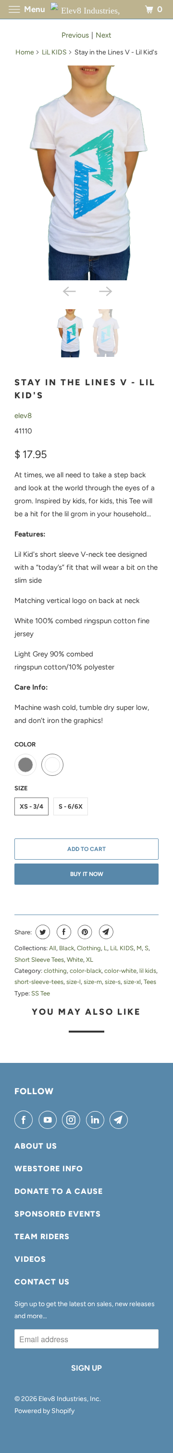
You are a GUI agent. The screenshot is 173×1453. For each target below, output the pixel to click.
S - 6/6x (71, 806)
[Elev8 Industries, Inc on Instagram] (73, 1120)
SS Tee (40, 993)
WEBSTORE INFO (48, 1168)
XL (89, 959)
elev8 (23, 415)
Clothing (89, 948)
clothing (55, 970)
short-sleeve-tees (38, 981)
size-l (73, 981)
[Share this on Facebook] (62, 932)
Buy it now (86, 874)
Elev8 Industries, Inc (68, 1399)
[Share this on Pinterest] (83, 932)
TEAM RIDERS (42, 1236)
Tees (150, 981)
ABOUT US (35, 1146)
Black (66, 948)
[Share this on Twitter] (41, 932)
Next (103, 35)
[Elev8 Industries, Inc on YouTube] (49, 1120)
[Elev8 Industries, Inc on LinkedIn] (97, 1120)
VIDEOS (30, 1259)
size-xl (132, 981)
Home (24, 52)
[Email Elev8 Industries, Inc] (121, 1120)
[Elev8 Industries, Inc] (86, 9)
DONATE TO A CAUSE (58, 1191)
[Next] (104, 290)
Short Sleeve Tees (39, 959)
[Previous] (68, 290)
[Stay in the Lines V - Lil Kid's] (86, 172)
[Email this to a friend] (105, 932)
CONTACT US (42, 1281)
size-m (93, 981)
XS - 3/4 (31, 806)
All (52, 948)
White (75, 959)
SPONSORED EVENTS (57, 1213)
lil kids (147, 970)
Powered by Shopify (44, 1411)
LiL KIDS (54, 52)
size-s (113, 981)
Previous (75, 35)
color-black (85, 970)
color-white (120, 970)
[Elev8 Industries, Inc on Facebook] (25, 1120)
